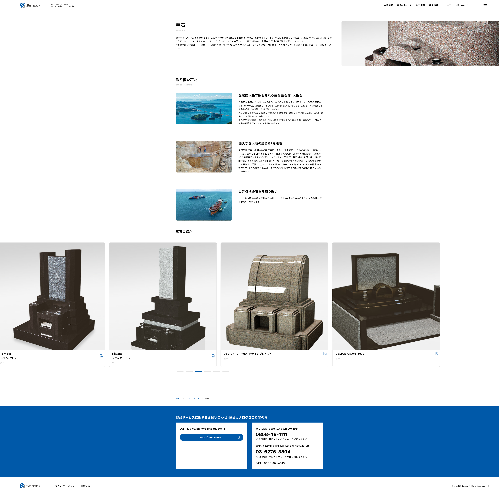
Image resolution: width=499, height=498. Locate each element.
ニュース (446, 5)
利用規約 (85, 486)
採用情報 (433, 5)
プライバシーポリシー (66, 486)
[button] (180, 371)
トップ (178, 398)
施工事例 (420, 5)
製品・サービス (404, 5)
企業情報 (388, 5)
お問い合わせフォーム (210, 437)
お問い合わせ (462, 5)
